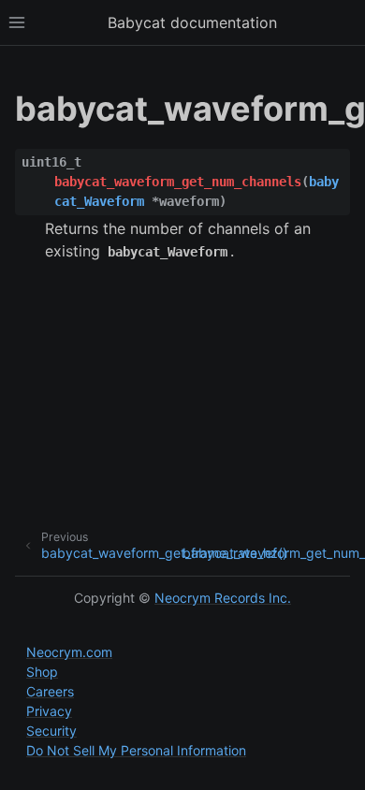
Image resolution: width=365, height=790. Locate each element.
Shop (42, 672)
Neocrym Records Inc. (222, 598)
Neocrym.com (69, 652)
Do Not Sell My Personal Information (136, 750)
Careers (50, 691)
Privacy (49, 711)
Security (51, 731)
